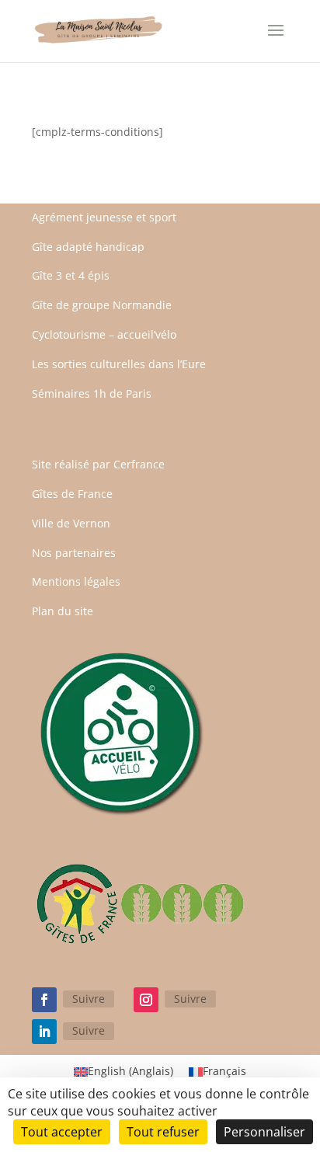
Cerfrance (139, 464)
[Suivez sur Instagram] (146, 999)
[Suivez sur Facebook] (44, 999)
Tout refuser (163, 1131)
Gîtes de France (72, 493)
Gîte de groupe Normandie (102, 305)
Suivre (88, 998)
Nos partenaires (74, 552)
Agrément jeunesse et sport (104, 217)
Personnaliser (264, 1131)
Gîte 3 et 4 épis (71, 275)
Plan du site (62, 611)
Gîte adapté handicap (88, 246)
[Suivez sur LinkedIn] (44, 1031)
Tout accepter (62, 1131)
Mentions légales (76, 581)
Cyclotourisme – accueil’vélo (104, 334)
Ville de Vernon (71, 523)
